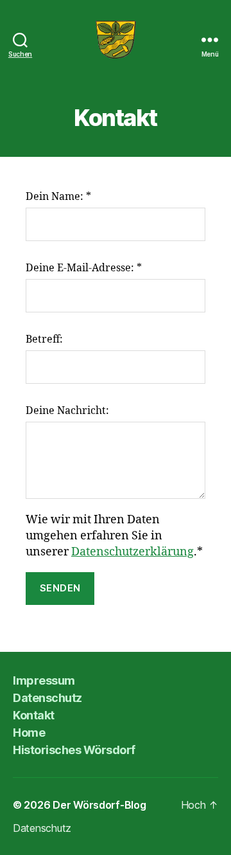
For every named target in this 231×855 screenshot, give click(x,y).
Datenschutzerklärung (132, 551)
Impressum (44, 680)
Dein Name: (58, 196)
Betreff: (44, 339)
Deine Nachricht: (67, 410)
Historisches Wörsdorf (74, 750)
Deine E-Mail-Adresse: (84, 268)
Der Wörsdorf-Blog (99, 804)
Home (29, 732)
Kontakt (34, 715)
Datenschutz (47, 698)
